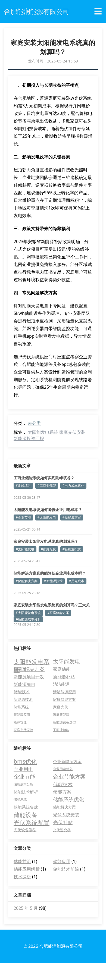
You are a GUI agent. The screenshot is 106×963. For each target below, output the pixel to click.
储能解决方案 (29, 669)
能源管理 (20, 722)
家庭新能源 (61, 714)
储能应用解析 (27, 869)
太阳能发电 (66, 661)
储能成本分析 (23, 784)
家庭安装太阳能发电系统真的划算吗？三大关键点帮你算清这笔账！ (52, 605)
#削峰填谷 (23, 485)
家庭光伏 (60, 707)
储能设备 (26, 814)
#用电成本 (76, 581)
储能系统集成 (26, 807)
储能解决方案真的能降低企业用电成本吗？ (50, 573)
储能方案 (62, 792)
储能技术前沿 (66, 869)
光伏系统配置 (31, 822)
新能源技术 (23, 699)
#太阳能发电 (47, 517)
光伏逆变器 (62, 829)
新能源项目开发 (29, 677)
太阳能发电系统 (43, 432)
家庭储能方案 (64, 699)
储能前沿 (22, 861)
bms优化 (25, 761)
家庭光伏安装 (72, 432)
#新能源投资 (72, 549)
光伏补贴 (63, 822)
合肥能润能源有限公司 (61, 946)
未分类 (34, 423)
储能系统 (21, 707)
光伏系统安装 (66, 815)
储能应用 (61, 861)
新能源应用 (22, 714)
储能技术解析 (26, 792)
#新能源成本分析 (28, 619)
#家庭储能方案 (58, 612)
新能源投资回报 (29, 438)
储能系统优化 (68, 799)
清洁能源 (61, 684)
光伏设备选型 (25, 829)
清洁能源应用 (64, 691)
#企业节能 (23, 517)
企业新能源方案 (67, 761)
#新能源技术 (53, 581)
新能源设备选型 (64, 722)
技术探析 (22, 877)
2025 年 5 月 (26, 908)
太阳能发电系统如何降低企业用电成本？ (48, 509)
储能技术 (22, 692)
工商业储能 (61, 729)
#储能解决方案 (27, 581)
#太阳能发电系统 (28, 612)
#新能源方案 (72, 517)
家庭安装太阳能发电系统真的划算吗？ (46, 541)
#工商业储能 (47, 485)
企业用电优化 (63, 769)
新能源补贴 (64, 677)
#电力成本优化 (73, 485)
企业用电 (23, 769)
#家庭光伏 (48, 549)
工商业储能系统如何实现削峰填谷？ (44, 477)
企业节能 (24, 776)
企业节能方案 (69, 776)
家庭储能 (61, 669)
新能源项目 (24, 684)
